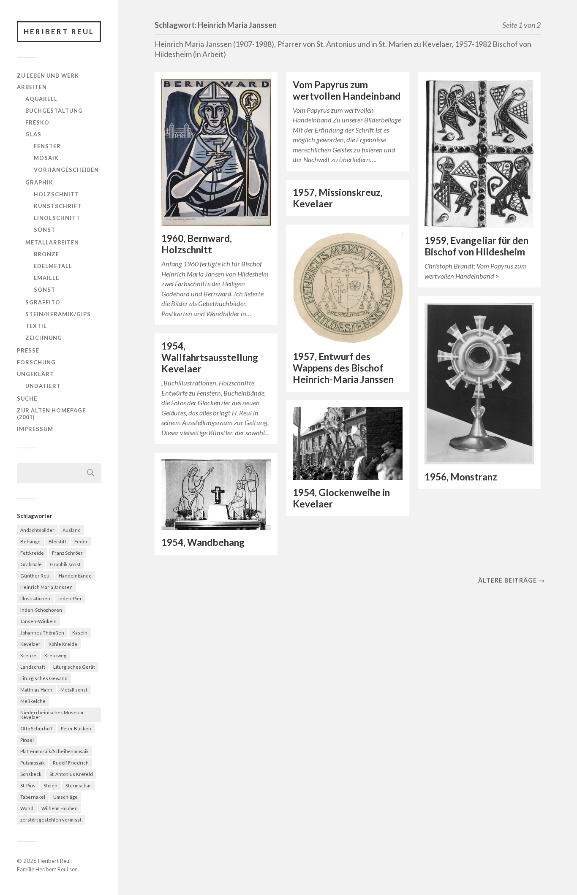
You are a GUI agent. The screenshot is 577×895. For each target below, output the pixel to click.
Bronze (46, 254)
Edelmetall (53, 266)
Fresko (37, 122)
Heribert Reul (59, 31)
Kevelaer (30, 644)
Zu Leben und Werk (48, 75)
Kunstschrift (58, 206)
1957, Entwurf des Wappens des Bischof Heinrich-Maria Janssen (343, 368)
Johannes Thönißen (42, 632)
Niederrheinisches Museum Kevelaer (51, 715)
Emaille (46, 277)
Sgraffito (42, 302)
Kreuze (28, 655)
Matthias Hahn (36, 689)
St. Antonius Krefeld (71, 774)
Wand (26, 808)
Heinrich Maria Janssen (46, 587)
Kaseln (79, 632)
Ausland (72, 530)
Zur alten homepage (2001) (51, 413)
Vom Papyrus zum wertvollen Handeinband (346, 90)
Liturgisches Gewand (44, 678)
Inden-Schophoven (41, 610)
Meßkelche (33, 701)
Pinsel (27, 740)
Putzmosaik (32, 762)
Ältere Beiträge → (511, 580)
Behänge (30, 541)
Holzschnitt (56, 194)
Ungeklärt (35, 374)
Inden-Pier (70, 598)
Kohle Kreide (63, 644)
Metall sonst (73, 689)
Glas (33, 134)
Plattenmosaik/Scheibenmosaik (54, 751)
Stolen (50, 785)
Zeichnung (43, 337)
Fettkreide (32, 553)
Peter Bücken (76, 728)
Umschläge (65, 797)
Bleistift (57, 541)
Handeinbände (75, 575)
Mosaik (46, 158)
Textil (36, 326)
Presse (28, 350)
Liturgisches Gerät (74, 667)
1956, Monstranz (461, 477)
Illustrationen (35, 598)
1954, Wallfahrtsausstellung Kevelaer (209, 357)
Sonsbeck (30, 774)
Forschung (36, 362)
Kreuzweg (55, 655)
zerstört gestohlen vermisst (51, 819)
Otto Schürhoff (36, 728)
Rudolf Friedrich (71, 762)
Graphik (39, 182)
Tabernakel (32, 797)
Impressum (35, 429)
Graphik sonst (65, 564)
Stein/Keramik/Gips (58, 314)
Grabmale (31, 564)
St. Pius (27, 785)
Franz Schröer (67, 553)
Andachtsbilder (37, 530)
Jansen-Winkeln (38, 621)
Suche (27, 398)
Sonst (44, 229)
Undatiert (43, 385)
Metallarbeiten (52, 242)
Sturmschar (78, 785)
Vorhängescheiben (66, 169)
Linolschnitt (57, 217)
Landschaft (32, 667)
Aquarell (41, 98)
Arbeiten (32, 87)
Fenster (47, 146)
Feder (81, 541)
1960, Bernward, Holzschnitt (196, 244)
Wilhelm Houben (59, 808)
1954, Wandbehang (203, 542)
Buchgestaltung (54, 110)
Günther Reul (35, 575)
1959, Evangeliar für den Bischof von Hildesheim (476, 246)
